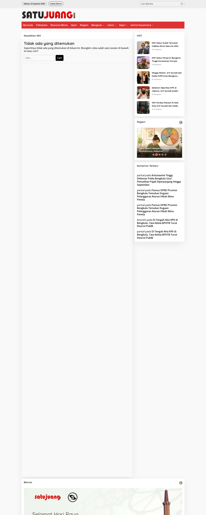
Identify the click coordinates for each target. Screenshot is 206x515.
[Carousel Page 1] (153, 155)
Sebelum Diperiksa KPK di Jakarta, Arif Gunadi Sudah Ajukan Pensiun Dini (165, 90)
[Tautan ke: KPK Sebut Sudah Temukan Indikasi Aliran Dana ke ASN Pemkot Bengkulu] (143, 47)
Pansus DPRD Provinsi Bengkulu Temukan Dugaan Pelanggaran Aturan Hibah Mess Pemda (157, 195)
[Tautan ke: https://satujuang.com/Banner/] (181, 483)
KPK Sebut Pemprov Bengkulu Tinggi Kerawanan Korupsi (166, 59)
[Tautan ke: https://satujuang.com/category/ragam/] (181, 122)
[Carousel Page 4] (162, 155)
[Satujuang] (49, 14)
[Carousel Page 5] (165, 155)
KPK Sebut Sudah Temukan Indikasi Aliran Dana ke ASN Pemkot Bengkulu (165, 45)
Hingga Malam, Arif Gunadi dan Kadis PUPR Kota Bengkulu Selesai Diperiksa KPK (167, 75)
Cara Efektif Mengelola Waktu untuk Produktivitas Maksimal (157, 149)
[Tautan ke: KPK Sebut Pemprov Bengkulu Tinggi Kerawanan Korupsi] (143, 62)
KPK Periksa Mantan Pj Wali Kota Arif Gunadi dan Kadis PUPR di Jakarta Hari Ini (165, 104)
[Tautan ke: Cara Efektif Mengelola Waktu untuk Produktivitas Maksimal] (159, 143)
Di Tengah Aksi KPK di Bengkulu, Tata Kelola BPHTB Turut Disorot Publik (157, 223)
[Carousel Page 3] (159, 155)
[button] (181, 3)
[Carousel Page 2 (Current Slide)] (156, 155)
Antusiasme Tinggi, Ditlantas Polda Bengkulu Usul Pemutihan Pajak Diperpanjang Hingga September (159, 180)
